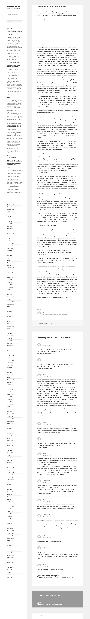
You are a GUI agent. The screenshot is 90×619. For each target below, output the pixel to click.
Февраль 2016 (10, 233)
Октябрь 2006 (10, 506)
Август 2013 (10, 306)
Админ (47, 323)
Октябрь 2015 (10, 243)
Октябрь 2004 (10, 565)
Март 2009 (9, 435)
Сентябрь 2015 (10, 245)
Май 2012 (9, 343)
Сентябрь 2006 (10, 509)
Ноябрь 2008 (10, 445)
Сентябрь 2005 (10, 538)
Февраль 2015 (10, 262)
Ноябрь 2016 (10, 211)
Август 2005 (10, 540)
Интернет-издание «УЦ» (13, 14)
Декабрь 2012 (10, 326)
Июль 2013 (9, 309)
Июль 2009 (9, 426)
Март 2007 (9, 494)
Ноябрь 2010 (10, 387)
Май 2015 (9, 255)
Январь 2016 (10, 236)
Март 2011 (9, 377)
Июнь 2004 (9, 574)
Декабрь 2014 (10, 267)
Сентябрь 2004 (10, 567)
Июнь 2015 (9, 253)
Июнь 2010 (9, 399)
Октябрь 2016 (10, 214)
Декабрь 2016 (10, 209)
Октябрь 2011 (10, 360)
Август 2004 (10, 570)
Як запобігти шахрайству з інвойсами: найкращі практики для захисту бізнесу (14, 125)
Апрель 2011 (10, 375)
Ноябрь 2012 (10, 328)
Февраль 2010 (10, 409)
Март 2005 (9, 552)
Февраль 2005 (10, 555)
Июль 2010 (9, 396)
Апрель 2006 (10, 521)
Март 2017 (9, 202)
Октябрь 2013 (10, 301)
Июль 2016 (9, 221)
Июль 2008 (9, 455)
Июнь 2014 (9, 282)
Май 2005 (9, 548)
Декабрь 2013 (10, 297)
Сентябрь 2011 (10, 362)
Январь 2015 (10, 265)
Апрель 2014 (10, 287)
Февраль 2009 (10, 438)
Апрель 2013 (10, 316)
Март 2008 (9, 465)
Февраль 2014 (10, 292)
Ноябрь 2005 (10, 533)
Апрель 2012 (10, 345)
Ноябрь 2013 (10, 299)
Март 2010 (9, 406)
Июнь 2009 (9, 428)
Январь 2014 (10, 294)
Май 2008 (9, 460)
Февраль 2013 (10, 321)
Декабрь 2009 (10, 414)
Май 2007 (9, 489)
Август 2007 (10, 482)
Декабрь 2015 (10, 238)
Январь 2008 (10, 470)
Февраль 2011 (10, 379)
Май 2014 (9, 284)
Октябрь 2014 (10, 272)
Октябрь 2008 (10, 448)
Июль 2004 (9, 572)
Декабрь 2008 (10, 443)
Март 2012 (9, 348)
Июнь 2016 (9, 223)
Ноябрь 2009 (10, 416)
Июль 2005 (9, 543)
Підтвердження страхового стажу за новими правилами (14, 33)
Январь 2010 (10, 411)
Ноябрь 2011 (10, 357)
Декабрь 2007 (10, 472)
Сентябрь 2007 (10, 479)
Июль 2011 (9, 367)
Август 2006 (10, 511)
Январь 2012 (10, 353)
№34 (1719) (9, 97)
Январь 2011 (10, 382)
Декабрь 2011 (10, 355)
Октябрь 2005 (10, 535)
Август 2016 (10, 219)
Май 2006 (9, 518)
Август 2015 (10, 248)
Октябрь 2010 (10, 389)
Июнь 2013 (9, 311)
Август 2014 (10, 277)
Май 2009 (9, 431)
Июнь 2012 (9, 340)
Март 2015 (9, 260)
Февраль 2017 (10, 204)
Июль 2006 (9, 513)
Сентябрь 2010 (10, 392)
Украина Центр (13, 6)
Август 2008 (10, 453)
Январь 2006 (10, 528)
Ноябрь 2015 (10, 241)
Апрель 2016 (10, 228)
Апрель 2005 (10, 550)
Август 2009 (10, 423)
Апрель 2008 (10, 462)
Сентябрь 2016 (10, 216)
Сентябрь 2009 (10, 421)
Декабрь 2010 (10, 384)
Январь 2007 (10, 499)
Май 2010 (9, 401)
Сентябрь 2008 (10, 450)
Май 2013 (9, 314)
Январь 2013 (10, 323)
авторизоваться (68, 577)
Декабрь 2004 (10, 560)
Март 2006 (9, 523)
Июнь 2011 (9, 370)
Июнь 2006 (9, 516)
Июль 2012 (9, 338)
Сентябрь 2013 (10, 304)
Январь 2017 (10, 206)
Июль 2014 (9, 279)
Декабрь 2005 (10, 531)
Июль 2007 (9, 484)
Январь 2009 (10, 440)
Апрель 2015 (10, 258)
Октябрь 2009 (10, 418)
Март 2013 (9, 318)
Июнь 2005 (9, 545)
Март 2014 (9, 289)
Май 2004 (9, 577)
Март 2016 (9, 231)
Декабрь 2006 (10, 501)
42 (51, 323)
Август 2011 (10, 365)
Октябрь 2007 (10, 477)
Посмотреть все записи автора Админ (57, 314)
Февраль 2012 (10, 350)
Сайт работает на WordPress (44, 615)
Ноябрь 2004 (10, 562)
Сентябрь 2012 (10, 333)
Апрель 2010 (10, 404)
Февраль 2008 (10, 467)
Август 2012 (10, 336)
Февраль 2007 (10, 496)
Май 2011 (9, 372)
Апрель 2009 (10, 433)
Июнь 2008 (9, 457)
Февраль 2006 (10, 526)
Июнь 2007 (9, 487)
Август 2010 (10, 394)
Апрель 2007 (10, 492)
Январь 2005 (10, 557)
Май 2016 (9, 226)
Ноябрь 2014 (10, 270)
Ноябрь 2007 (10, 474)
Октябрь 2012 (10, 331)
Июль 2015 (9, 250)
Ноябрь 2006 (10, 504)
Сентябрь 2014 (10, 275)
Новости (11, 28)
